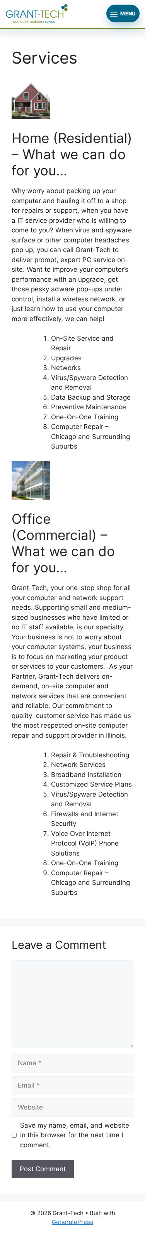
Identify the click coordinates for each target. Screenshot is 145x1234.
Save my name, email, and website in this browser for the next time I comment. (74, 1135)
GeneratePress (72, 1222)
